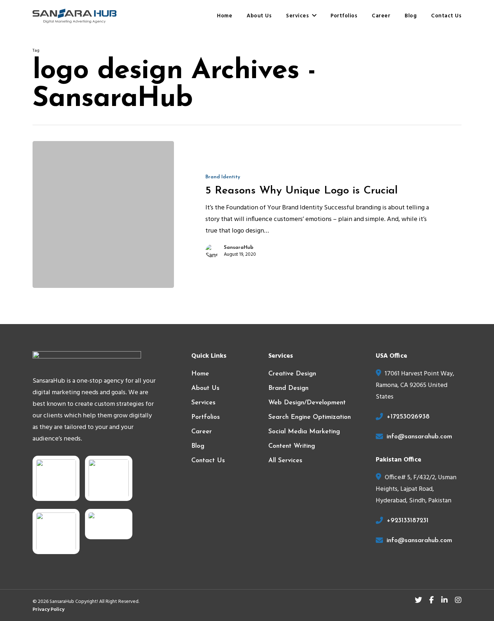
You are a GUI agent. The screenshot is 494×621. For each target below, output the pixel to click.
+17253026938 (408, 417)
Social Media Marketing (304, 432)
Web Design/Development (307, 403)
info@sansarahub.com (419, 437)
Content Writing (291, 446)
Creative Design (292, 374)
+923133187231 (408, 521)
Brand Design (288, 388)
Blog (197, 446)
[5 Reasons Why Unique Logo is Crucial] (103, 214)
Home (200, 374)
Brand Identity (222, 177)
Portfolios (205, 417)
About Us (205, 388)
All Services (285, 461)
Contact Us (208, 461)
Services (203, 403)
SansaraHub (239, 247)
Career (201, 432)
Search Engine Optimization (309, 417)
